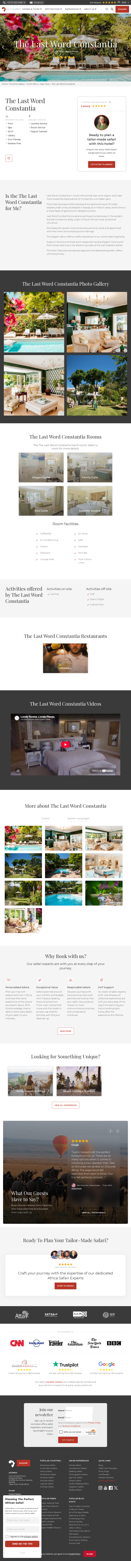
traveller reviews (54, 1382)
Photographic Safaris (78, 1474)
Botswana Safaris (47, 1465)
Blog (101, 1465)
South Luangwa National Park (47, 1523)
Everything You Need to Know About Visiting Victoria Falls (79, 1540)
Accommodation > (18, 84)
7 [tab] (71, 78)
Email (61, 1417)
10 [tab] (82, 78)
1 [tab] (48, 78)
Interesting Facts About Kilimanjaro (79, 1532)
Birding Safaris (75, 1490)
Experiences (72, 9)
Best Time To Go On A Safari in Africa (79, 1526)
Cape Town (45, 84)
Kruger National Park (49, 1503)
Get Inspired (68, 1440)
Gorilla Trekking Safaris (79, 1484)
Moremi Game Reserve (50, 1512)
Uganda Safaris (46, 1484)
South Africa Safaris (48, 1468)
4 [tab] (59, 78)
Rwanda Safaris (47, 1480)
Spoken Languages (78, 818)
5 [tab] (63, 78)
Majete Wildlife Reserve (50, 1527)
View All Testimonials (93, 1212)
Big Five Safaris (75, 1477)
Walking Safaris (75, 1471)
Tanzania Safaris (47, 1477)
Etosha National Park (49, 1515)
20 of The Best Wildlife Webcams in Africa (79, 1514)
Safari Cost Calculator (108, 1468)
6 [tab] (67, 78)
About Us (89, 9)
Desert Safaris (75, 1480)
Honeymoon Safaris (78, 1468)
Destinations (52, 9)
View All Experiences (65, 1105)
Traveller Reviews (106, 1477)
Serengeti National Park (50, 1518)
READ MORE (65, 1031)
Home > (6, 84)
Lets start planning (102, 164)
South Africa (32, 84)
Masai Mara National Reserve (49, 1507)
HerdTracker (104, 1474)
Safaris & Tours (31, 9)
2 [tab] (52, 78)
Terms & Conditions (71, 1426)
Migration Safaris (76, 1487)
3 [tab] (56, 78)
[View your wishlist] (107, 9)
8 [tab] (75, 78)
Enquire (122, 9)
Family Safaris (75, 1465)
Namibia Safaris (47, 1487)
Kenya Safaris (46, 1471)
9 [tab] (79, 78)
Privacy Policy (94, 1423)
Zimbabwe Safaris (48, 1474)
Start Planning (65, 1286)
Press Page (104, 1471)
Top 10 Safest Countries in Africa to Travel (79, 1507)
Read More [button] (77, 1188)
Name (62, 1410)
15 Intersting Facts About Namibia (77, 1520)
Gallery (45, 818)
